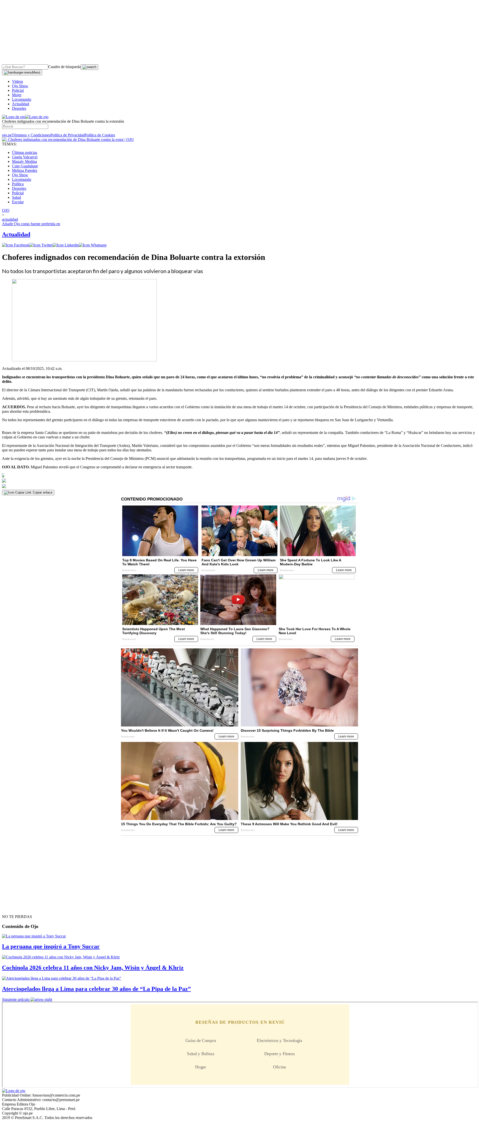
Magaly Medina (24, 161)
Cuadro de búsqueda (64, 67)
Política (18, 184)
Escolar (18, 202)
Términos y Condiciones (31, 135)
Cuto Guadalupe (25, 166)
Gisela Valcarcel (24, 157)
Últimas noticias (24, 152)
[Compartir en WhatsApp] (93, 245)
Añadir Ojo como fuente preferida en (31, 224)
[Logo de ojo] (13, 117)
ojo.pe (7, 135)
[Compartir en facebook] (15, 245)
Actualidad (20, 104)
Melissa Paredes (24, 170)
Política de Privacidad (67, 135)
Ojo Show (20, 86)
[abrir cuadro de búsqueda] (89, 67)
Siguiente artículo (15, 999)
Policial (18, 90)
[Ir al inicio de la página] (13, 908)
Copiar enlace (42, 492)
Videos (17, 81)
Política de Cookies (100, 135)
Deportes (19, 108)
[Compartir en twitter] (41, 245)
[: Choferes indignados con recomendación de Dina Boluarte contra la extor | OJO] (68, 139)
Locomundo (21, 99)
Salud (16, 197)
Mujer (16, 95)
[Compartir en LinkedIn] (66, 245)
